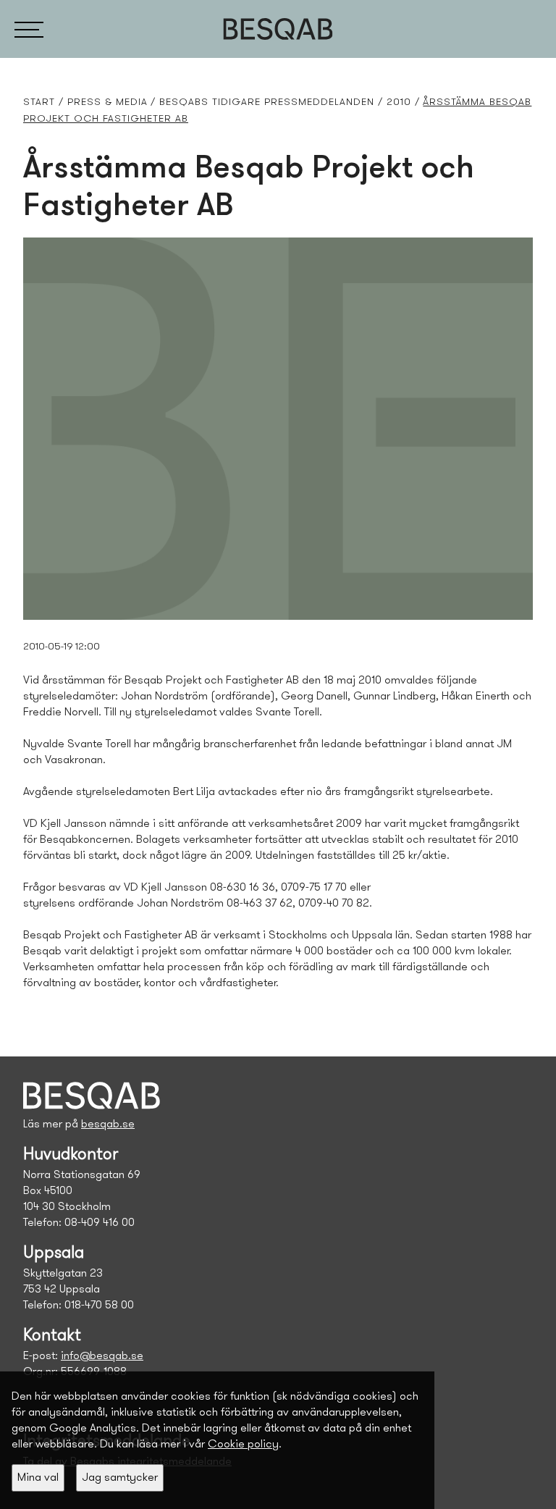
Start (39, 102)
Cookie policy (243, 1444)
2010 (399, 102)
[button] (29, 29)
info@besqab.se (102, 1356)
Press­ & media (107, 102)
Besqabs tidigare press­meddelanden (266, 102)
